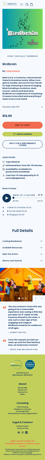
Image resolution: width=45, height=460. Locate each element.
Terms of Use (22, 428)
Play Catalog (22, 407)
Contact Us (22, 392)
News (22, 394)
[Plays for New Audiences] (9, 4)
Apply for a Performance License (22, 144)
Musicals (20, 56)
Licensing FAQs (22, 411)
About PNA (22, 388)
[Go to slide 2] (22, 298)
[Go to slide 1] (19, 298)
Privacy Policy (23, 426)
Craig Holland (12, 71)
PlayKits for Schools (22, 409)
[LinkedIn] (26, 432)
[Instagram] (22, 432)
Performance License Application (22, 413)
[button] (27, 4)
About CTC (22, 390)
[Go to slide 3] (26, 298)
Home (10, 56)
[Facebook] (19, 432)
